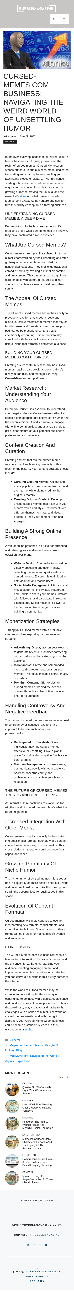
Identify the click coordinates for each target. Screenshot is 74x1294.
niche (28, 1029)
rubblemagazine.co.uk (43, 1271)
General (10, 141)
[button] (54, 19)
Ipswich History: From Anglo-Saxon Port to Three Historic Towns (37, 1179)
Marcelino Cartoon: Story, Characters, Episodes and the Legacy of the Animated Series (37, 1143)
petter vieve (9, 136)
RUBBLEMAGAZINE (46, 1235)
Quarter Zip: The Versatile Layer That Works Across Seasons (36, 1090)
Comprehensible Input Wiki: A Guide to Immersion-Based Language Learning (37, 1162)
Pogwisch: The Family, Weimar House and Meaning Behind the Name (37, 1124)
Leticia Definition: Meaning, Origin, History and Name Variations (37, 1107)
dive (23, 196)
